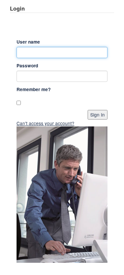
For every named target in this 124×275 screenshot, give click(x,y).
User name (28, 42)
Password (27, 65)
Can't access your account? (45, 123)
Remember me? (34, 89)
